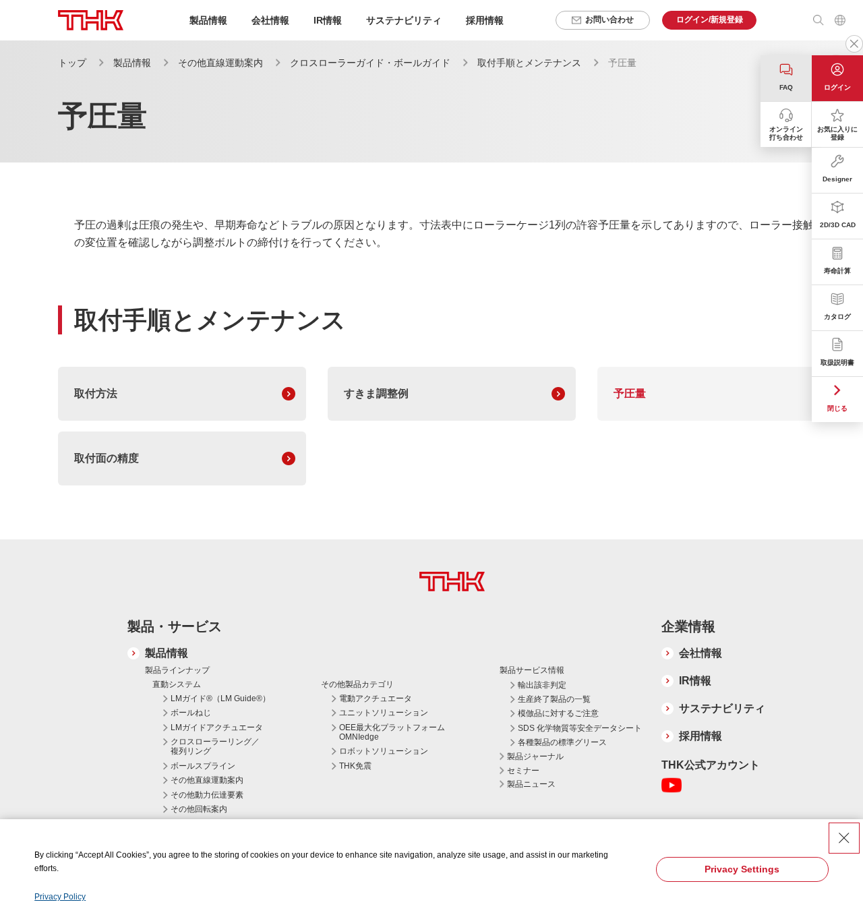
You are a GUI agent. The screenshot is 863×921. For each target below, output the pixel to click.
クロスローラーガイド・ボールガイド (370, 62)
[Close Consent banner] (844, 838)
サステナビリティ (722, 708)
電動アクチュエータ (375, 698)
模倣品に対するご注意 (558, 713)
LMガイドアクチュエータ (217, 727)
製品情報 (132, 62)
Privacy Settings (742, 869)
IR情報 (695, 680)
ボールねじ (191, 712)
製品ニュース (531, 784)
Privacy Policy (60, 896)
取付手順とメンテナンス (529, 62)
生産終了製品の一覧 (554, 699)
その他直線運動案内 (220, 62)
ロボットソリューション (383, 751)
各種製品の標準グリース (562, 742)
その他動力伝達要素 (207, 795)
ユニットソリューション (383, 712)
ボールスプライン (203, 766)
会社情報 (700, 653)
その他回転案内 (199, 809)
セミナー (523, 770)
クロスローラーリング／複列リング (215, 746)
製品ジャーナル (535, 756)
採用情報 (485, 20)
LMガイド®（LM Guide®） (220, 698)
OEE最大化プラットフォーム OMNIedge (392, 732)
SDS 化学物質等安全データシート (580, 728)
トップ (72, 62)
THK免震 (355, 766)
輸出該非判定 (542, 685)
